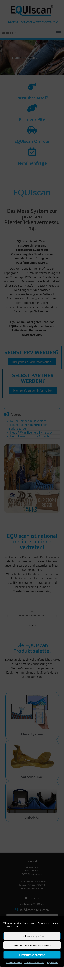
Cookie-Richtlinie (14, 962)
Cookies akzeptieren (32, 936)
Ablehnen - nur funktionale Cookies (32, 945)
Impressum (52, 962)
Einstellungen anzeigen (32, 955)
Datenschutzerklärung (34, 962)
